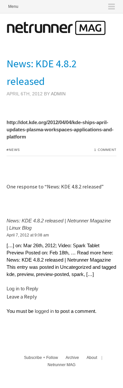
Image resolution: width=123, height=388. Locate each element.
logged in (44, 311)
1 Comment (105, 150)
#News (13, 150)
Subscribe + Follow (41, 357)
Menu (13, 6)
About (92, 357)
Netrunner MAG (61, 365)
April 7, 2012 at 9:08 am (28, 235)
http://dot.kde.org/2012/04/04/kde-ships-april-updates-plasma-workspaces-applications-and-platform (60, 129)
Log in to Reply (22, 288)
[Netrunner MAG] (56, 33)
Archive (72, 357)
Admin (58, 93)
